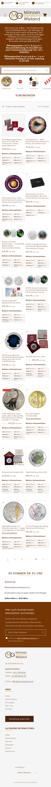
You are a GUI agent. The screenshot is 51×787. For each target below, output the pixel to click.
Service (8, 748)
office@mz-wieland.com (22, 681)
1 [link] (7, 559)
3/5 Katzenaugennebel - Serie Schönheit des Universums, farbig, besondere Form (12, 143)
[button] (5, 15)
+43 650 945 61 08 (18, 676)
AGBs (7, 735)
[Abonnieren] (43, 632)
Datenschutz (10, 738)
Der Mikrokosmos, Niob (35, 357)
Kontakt (8, 709)
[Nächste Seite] (43, 559)
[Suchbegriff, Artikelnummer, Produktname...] (47, 70)
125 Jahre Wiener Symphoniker (33, 415)
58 (36, 559)
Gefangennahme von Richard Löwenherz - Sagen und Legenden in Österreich (13, 528)
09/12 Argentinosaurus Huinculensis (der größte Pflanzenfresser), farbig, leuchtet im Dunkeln (12, 417)
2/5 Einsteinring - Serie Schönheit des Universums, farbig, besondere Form (13, 200)
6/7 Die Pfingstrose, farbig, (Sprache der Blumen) (37, 527)
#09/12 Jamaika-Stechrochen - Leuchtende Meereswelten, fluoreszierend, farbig (13, 245)
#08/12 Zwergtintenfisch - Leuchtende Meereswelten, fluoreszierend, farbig (37, 246)
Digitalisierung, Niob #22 (36, 472)
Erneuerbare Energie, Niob (13, 472)
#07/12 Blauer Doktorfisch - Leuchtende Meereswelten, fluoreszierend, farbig (37, 290)
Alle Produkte (11, 699)
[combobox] (25, 70)
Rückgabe (9, 745)
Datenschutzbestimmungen (27, 638)
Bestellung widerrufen (19, 719)
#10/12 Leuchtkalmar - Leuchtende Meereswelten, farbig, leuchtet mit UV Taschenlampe (13, 358)
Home (7, 696)
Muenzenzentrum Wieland (28, 782)
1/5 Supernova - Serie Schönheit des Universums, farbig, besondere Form (37, 142)
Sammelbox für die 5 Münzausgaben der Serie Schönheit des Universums (37, 196)
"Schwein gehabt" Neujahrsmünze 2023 (11, 302)
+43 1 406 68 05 (19, 672)
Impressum (10, 751)
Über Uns (9, 706)
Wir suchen (10, 702)
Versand (8, 741)
